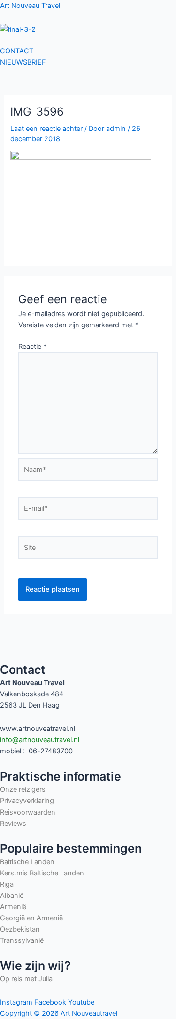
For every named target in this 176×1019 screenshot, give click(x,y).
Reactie (32, 346)
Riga (7, 884)
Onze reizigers (23, 789)
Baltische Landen (27, 862)
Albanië (12, 895)
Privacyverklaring (27, 800)
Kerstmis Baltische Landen (42, 873)
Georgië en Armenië (31, 918)
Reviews (13, 823)
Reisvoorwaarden (27, 812)
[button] (88, 40)
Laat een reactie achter (46, 128)
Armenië (13, 907)
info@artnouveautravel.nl (39, 740)
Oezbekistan (20, 929)
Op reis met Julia (26, 979)
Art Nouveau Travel (30, 5)
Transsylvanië (22, 940)
